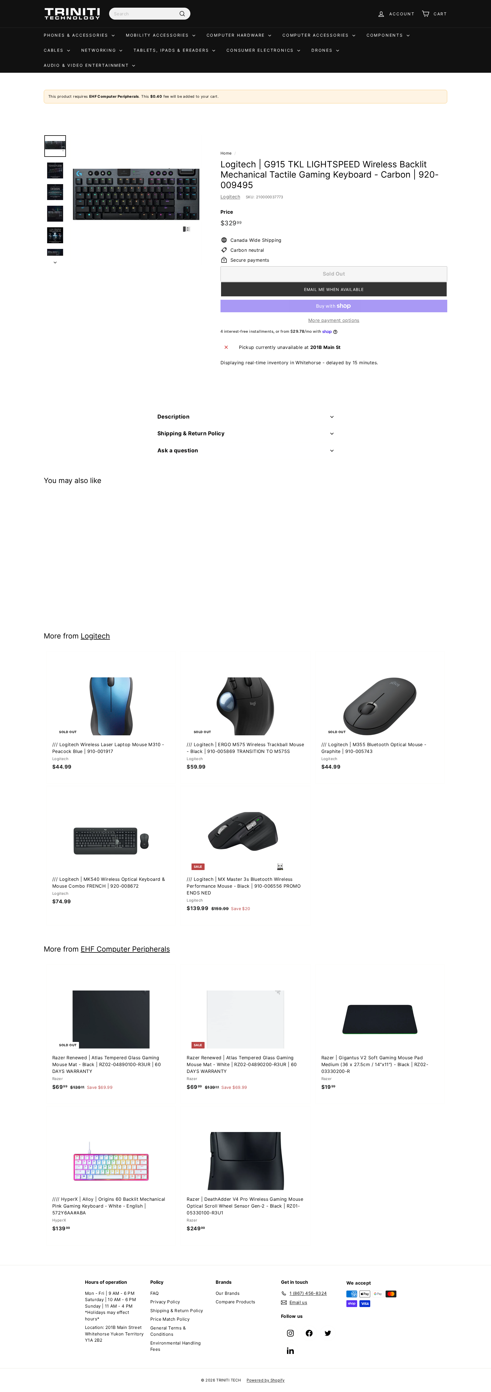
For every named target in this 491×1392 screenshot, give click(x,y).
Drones (323, 50)
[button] (333, 289)
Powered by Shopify (265, 1380)
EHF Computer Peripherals (125, 949)
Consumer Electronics (261, 50)
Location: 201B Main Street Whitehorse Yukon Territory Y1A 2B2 (114, 1334)
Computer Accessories (316, 35)
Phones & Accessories (77, 35)
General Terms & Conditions (168, 1331)
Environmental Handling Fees (175, 1346)
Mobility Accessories (158, 35)
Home (226, 153)
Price (226, 212)
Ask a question (177, 450)
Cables (55, 50)
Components (386, 35)
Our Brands (228, 1293)
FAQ (154, 1293)
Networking (99, 50)
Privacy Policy (165, 1301)
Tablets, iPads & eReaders (172, 50)
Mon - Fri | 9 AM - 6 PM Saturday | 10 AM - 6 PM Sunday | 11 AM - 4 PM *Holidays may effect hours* (110, 1306)
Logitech (230, 196)
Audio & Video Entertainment (87, 65)
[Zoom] (136, 200)
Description (173, 416)
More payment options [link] (333, 320)
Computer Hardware (237, 35)
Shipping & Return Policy (190, 433)
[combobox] (149, 14)
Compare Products (235, 1301)
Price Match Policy (170, 1319)
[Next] (55, 260)
